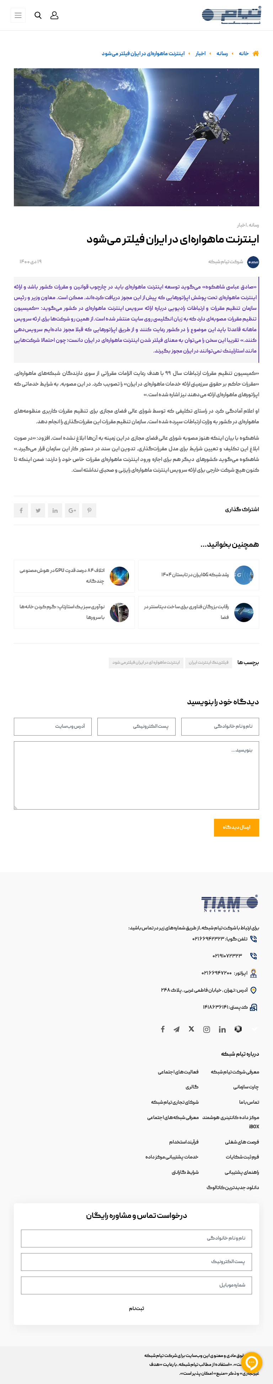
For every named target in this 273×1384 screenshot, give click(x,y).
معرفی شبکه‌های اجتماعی (173, 1117)
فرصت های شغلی (242, 1142)
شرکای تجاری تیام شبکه (175, 1102)
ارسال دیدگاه (236, 827)
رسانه (253, 225)
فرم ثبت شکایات (242, 1157)
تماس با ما (249, 1102)
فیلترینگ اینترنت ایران (209, 663)
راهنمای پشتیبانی (242, 1172)
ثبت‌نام (136, 1309)
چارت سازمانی (246, 1087)
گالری (192, 1087)
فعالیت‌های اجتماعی (178, 1072)
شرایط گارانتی (185, 1172)
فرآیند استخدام (184, 1142)
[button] (54, 15)
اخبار (242, 225)
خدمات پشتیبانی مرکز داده (172, 1157)
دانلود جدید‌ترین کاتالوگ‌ (233, 1188)
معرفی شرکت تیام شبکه (235, 1072)
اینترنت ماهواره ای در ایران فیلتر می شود (146, 663)
